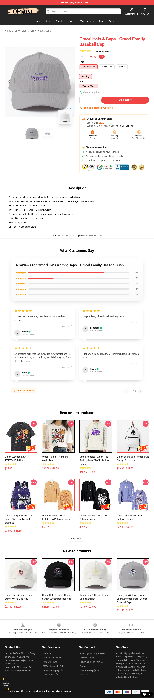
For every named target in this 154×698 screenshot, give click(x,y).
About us (47, 653)
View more (77, 539)
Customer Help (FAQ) (89, 670)
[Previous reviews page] (126, 391)
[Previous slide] (9, 81)
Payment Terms (87, 657)
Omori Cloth (21, 30)
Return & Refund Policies (91, 662)
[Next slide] (70, 81)
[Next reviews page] (140, 391)
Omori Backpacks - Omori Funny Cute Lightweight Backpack (18, 519)
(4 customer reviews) (102, 51)
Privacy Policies (50, 662)
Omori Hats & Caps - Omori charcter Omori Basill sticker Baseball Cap (132, 599)
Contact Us (85, 666)
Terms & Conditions (52, 657)
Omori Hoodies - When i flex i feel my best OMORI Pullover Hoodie (94, 460)
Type (81, 62)
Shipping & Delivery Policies (92, 653)
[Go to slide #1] (32, 133)
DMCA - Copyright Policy (54, 666)
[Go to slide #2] (47, 133)
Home (8, 30)
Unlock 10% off (6, 684)
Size (81, 81)
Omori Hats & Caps (41, 30)
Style (81, 71)
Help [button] (148, 694)
